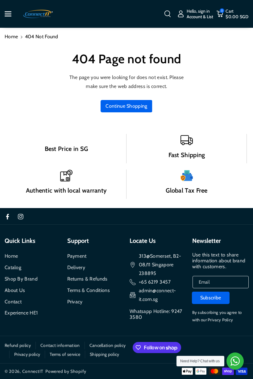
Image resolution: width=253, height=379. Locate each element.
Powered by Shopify (65, 371)
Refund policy (18, 345)
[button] (11, 14)
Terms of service (65, 354)
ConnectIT (32, 371)
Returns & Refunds (87, 279)
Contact (13, 302)
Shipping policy (104, 354)
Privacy (75, 302)
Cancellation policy (107, 345)
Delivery (76, 267)
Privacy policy (27, 354)
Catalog (13, 267)
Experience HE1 (21, 313)
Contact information (60, 345)
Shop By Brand (21, 279)
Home (11, 37)
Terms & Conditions (88, 290)
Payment (77, 256)
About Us (15, 290)
